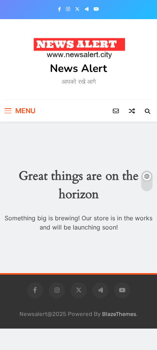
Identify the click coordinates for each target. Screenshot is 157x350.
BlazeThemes (119, 314)
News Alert (78, 68)
